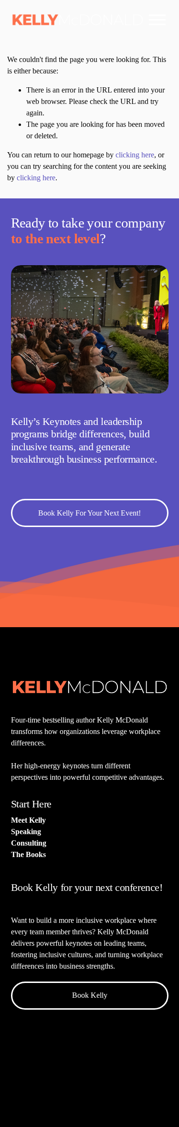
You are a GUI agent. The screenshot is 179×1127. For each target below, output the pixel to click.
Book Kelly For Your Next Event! (89, 513)
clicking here (135, 155)
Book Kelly (89, 995)
